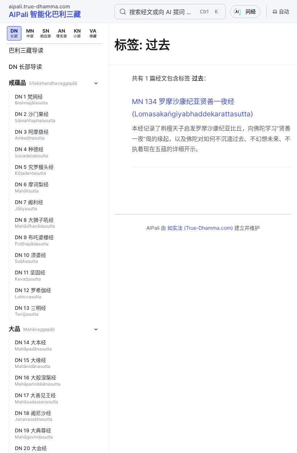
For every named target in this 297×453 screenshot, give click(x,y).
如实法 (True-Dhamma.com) (200, 228)
